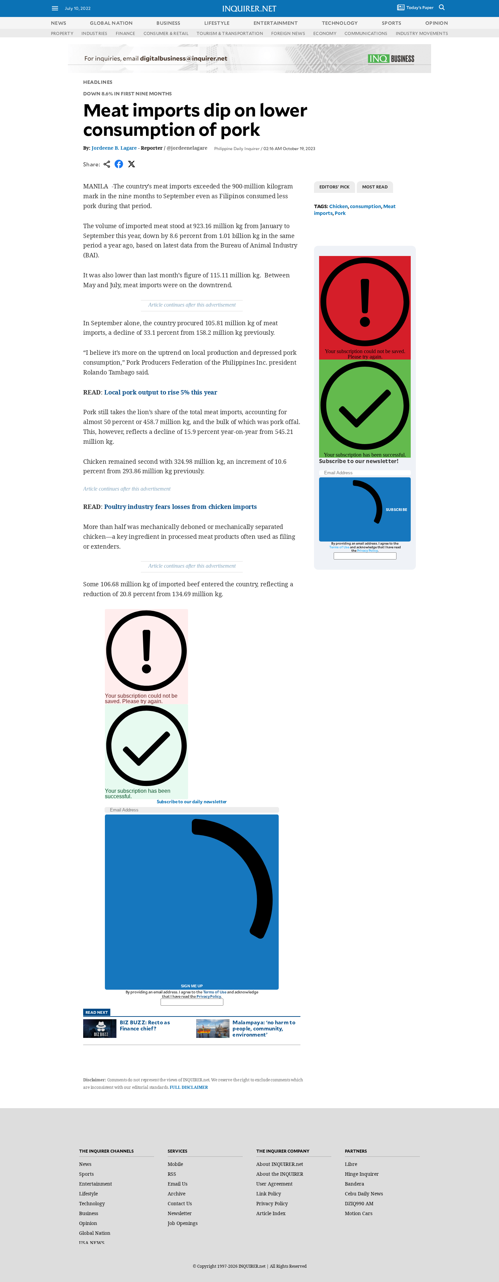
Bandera (354, 1183)
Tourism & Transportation (230, 33)
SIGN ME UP (192, 986)
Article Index (270, 1213)
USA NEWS (92, 1243)
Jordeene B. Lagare (114, 148)
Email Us (177, 1183)
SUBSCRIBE (396, 509)
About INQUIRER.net (279, 1164)
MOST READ (375, 186)
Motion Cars (358, 1213)
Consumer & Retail (166, 33)
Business (88, 1213)
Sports (86, 1174)
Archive (176, 1193)
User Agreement (274, 1183)
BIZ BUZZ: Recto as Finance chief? (145, 1025)
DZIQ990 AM (359, 1203)
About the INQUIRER (279, 1174)
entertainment (276, 23)
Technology (92, 1203)
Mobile (175, 1164)
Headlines (98, 82)
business (168, 23)
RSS (172, 1174)
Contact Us (180, 1203)
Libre (351, 1164)
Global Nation (94, 1233)
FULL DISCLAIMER (188, 1087)
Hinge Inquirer (362, 1174)
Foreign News (288, 33)
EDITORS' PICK (334, 186)
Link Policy (268, 1193)
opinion (436, 23)
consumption (365, 206)
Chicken (338, 206)
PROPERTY (62, 33)
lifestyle (217, 23)
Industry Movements (422, 33)
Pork (340, 213)
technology (340, 23)
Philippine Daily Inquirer (237, 148)
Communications (366, 33)
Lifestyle (88, 1193)
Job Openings (183, 1223)
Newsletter (180, 1213)
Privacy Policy (209, 996)
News (58, 23)
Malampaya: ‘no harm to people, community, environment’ (264, 1028)
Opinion (88, 1223)
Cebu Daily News (364, 1193)
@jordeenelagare (187, 148)
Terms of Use (215, 991)
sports (392, 23)
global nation (111, 23)
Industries (94, 33)
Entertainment (95, 1183)
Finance (125, 33)
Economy (324, 33)
